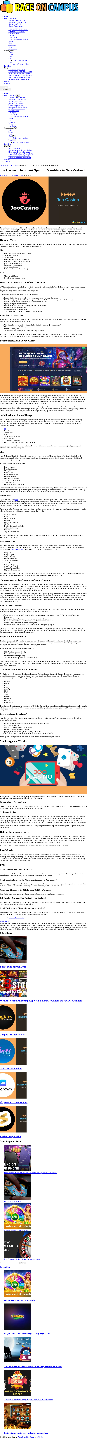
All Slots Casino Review (16, 97)
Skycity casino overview (16, 109)
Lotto (10, 140)
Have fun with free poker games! (19, 152)
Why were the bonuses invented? (19, 158)
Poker (10, 130)
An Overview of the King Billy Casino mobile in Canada (28, 1400)
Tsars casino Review (11, 1068)
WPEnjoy (40, 1437)
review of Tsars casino (16, 918)
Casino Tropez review (15, 103)
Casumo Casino (13, 111)
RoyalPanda (12, 114)
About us (7, 161)
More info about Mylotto (21, 142)
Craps (10, 136)
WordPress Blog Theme (26, 1437)
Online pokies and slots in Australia (16, 1230)
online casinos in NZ (18, 549)
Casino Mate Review (15, 101)
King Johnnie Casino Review (18, 107)
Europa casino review (15, 105)
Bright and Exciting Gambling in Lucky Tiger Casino (27, 1333)
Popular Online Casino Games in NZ (20, 154)
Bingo (10, 132)
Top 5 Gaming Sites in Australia (19, 156)
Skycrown (11, 124)
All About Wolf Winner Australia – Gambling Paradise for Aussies (33, 1367)
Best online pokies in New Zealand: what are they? (26, 1433)
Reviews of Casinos (11, 165)
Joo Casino (12, 122)
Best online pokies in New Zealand (20, 150)
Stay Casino (12, 126)
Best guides (5, 1267)
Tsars (10, 120)
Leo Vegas (12, 113)
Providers (7, 144)
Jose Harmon (18, 175)
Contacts (7, 160)
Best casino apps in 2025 (16, 148)
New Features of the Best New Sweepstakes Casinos (22, 1259)
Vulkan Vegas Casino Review (18, 116)
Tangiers (11, 118)
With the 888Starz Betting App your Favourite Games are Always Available (41, 1000)
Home (6, 93)
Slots (10, 134)
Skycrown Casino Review (13, 1102)
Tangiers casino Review (12, 1034)
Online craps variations (20, 138)
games (16, 500)
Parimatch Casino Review (17, 99)
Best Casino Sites (10, 95)
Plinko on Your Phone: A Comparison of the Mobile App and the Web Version (30, 1173)
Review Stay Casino (10, 1136)
